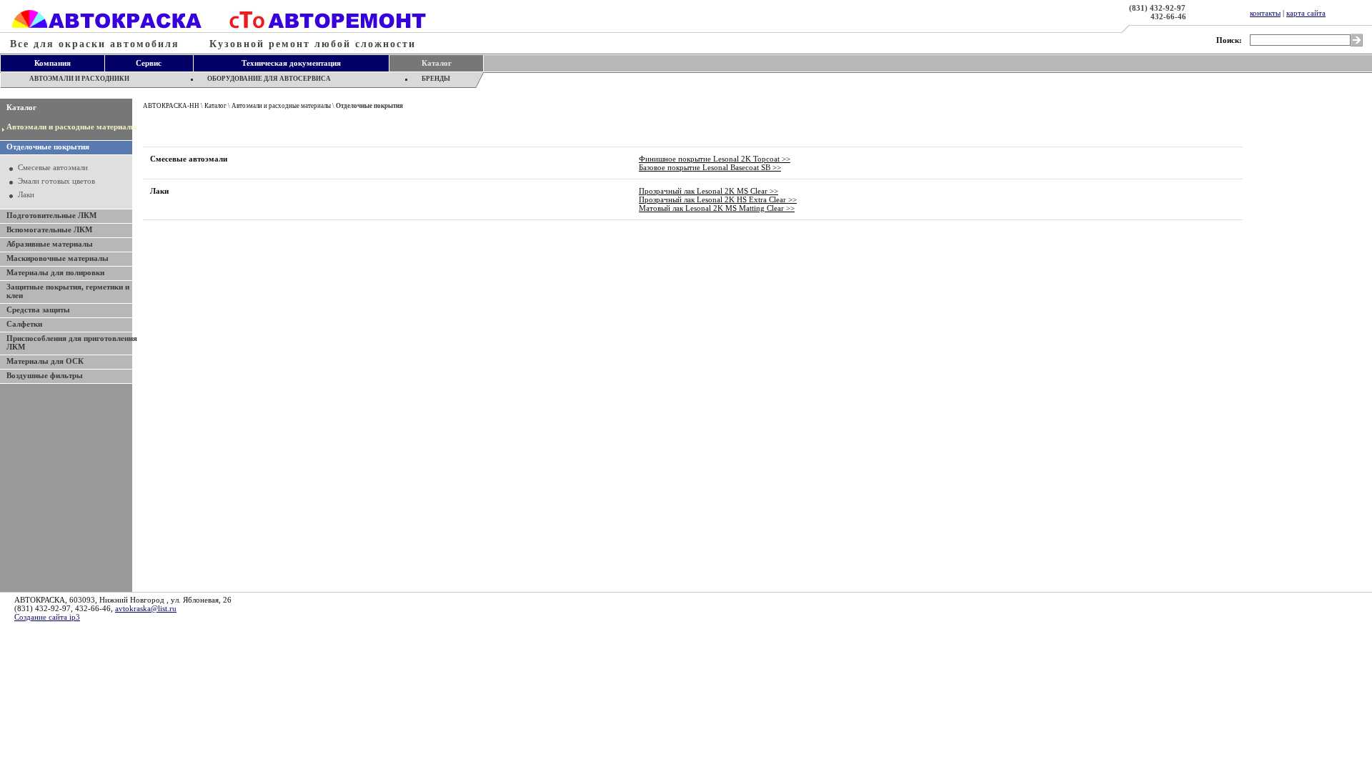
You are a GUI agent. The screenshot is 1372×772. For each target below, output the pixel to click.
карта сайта (1306, 13)
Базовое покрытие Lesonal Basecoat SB (710, 167)
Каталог (21, 107)
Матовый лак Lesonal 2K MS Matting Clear (717, 208)
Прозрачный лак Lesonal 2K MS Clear (708, 191)
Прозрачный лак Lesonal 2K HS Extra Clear (718, 199)
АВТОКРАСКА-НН (171, 105)
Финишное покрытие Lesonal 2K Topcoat (714, 158)
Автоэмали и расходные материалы (71, 126)
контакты (1265, 13)
